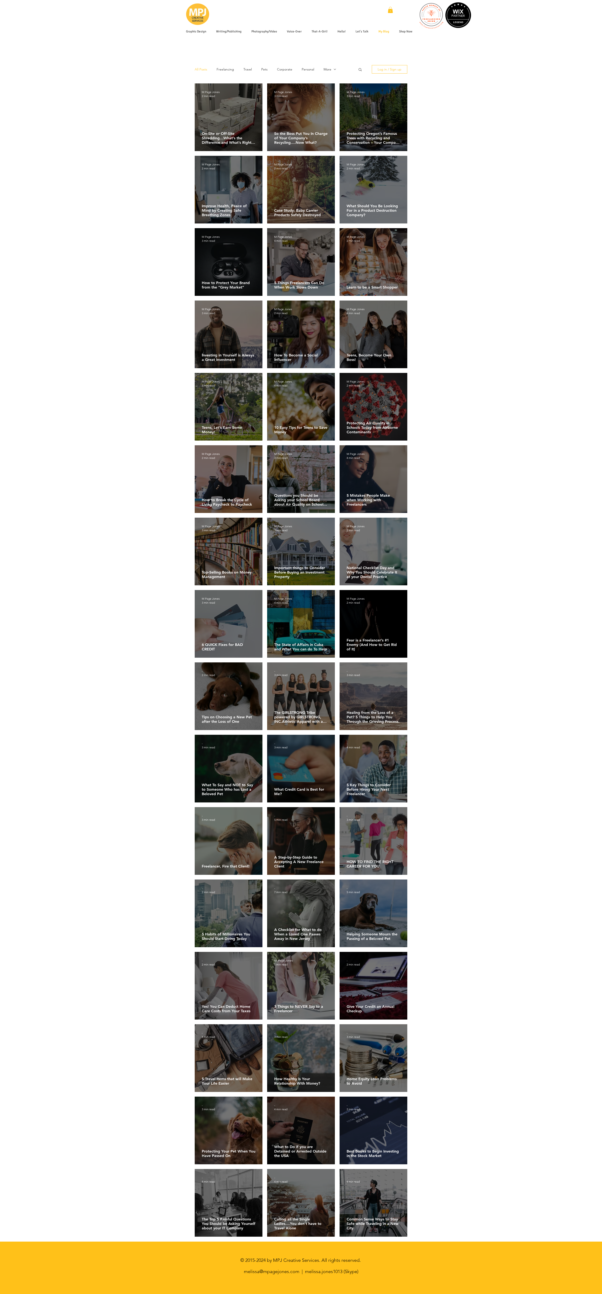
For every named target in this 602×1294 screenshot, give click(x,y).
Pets (264, 69)
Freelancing (225, 69)
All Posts (201, 69)
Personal (308, 69)
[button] (390, 10)
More (327, 69)
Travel (247, 69)
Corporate (284, 69)
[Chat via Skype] (403, 11)
